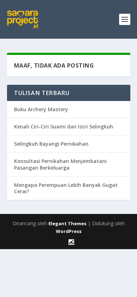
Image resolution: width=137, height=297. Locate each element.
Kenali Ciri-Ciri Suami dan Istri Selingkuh (63, 126)
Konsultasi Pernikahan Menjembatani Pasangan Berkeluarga (60, 164)
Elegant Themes (67, 223)
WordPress (68, 231)
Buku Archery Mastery (41, 109)
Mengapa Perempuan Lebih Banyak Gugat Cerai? (66, 188)
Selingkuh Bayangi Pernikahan (51, 143)
